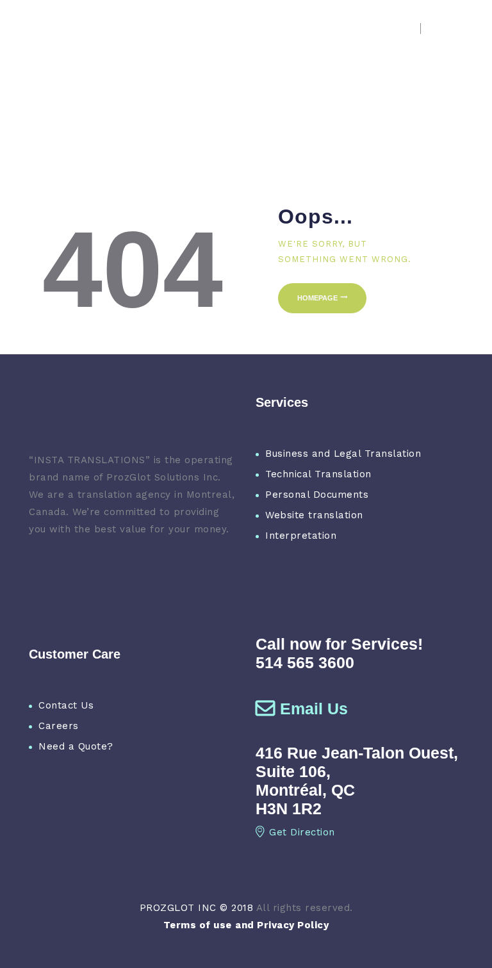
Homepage (317, 298)
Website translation (314, 515)
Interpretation (300, 535)
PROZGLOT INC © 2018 (197, 908)
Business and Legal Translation (343, 453)
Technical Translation (318, 474)
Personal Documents (316, 494)
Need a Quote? (75, 746)
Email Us (314, 709)
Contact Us (66, 705)
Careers (58, 726)
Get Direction (302, 832)
